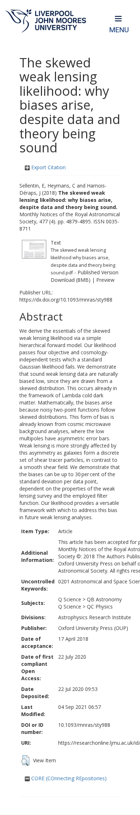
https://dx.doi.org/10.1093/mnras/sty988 (65, 299)
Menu (119, 30)
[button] (25, 760)
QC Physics (100, 606)
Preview (105, 279)
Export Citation (48, 167)
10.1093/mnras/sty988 (84, 724)
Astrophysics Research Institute (94, 617)
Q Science (69, 599)
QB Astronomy (104, 599)
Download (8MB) (70, 279)
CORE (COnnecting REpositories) (68, 778)
